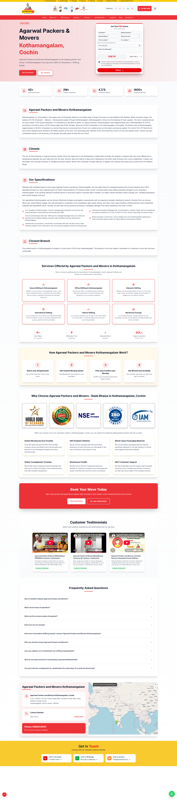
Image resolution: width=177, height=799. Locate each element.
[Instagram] (120, 8)
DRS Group (64, 17)
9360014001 (78, 717)
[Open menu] (155, 8)
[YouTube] (132, 8)
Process (87, 17)
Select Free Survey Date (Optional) (106, 43)
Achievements (99, 17)
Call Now (46, 73)
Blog (120, 17)
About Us (53, 17)
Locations (112, 17)
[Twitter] (124, 8)
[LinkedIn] (128, 8)
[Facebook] (116, 8)
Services (76, 17)
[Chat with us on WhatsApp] (172, 794)
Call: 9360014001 (100, 501)
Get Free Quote (27, 73)
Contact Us (129, 17)
